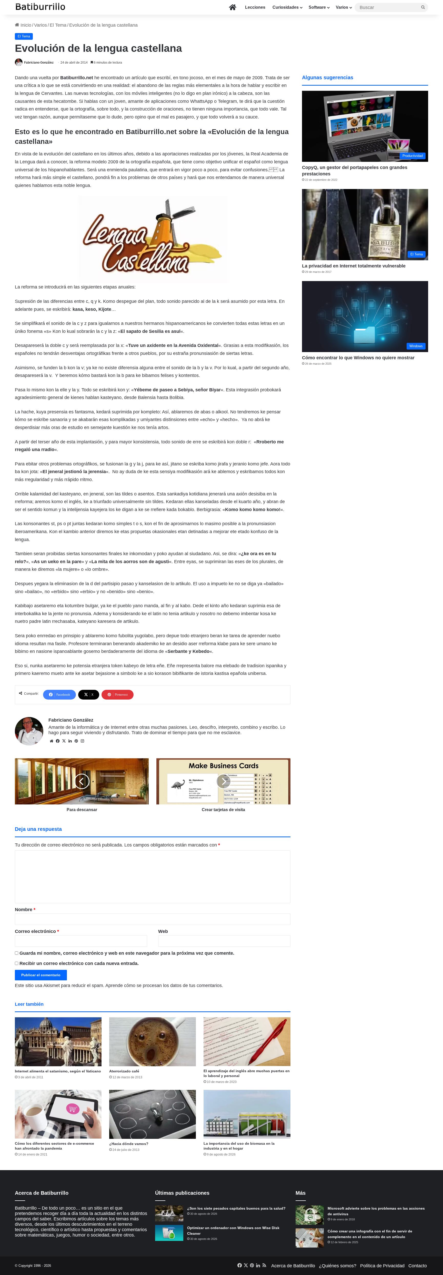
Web (163, 931)
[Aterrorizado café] (152, 1041)
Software (317, 7)
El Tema (58, 25)
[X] (64, 741)
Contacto (417, 1265)
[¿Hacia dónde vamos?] (152, 1114)
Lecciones (255, 7)
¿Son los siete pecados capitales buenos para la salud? (236, 1208)
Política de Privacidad (382, 1265)
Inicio (25, 25)
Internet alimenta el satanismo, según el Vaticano (58, 1071)
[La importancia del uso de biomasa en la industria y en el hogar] (247, 1114)
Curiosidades (286, 7)
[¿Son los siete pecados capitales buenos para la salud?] (169, 1213)
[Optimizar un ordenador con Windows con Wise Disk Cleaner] (169, 1233)
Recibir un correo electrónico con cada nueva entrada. (79, 963)
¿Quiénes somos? (337, 1265)
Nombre (25, 909)
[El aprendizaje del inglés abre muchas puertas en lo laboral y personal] (247, 1041)
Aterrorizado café (124, 1071)
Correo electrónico (37, 931)
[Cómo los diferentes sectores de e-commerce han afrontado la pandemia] (58, 1114)
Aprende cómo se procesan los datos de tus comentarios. (164, 985)
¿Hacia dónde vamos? (128, 1144)
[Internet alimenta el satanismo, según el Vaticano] (58, 1041)
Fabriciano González (39, 62)
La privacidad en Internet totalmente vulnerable (354, 265)
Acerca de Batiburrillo (293, 1265)
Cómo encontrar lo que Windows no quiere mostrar (358, 357)
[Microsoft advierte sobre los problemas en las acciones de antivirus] (310, 1215)
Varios (342, 7)
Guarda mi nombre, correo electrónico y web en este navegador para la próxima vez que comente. (126, 953)
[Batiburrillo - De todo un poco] (40, 7)
